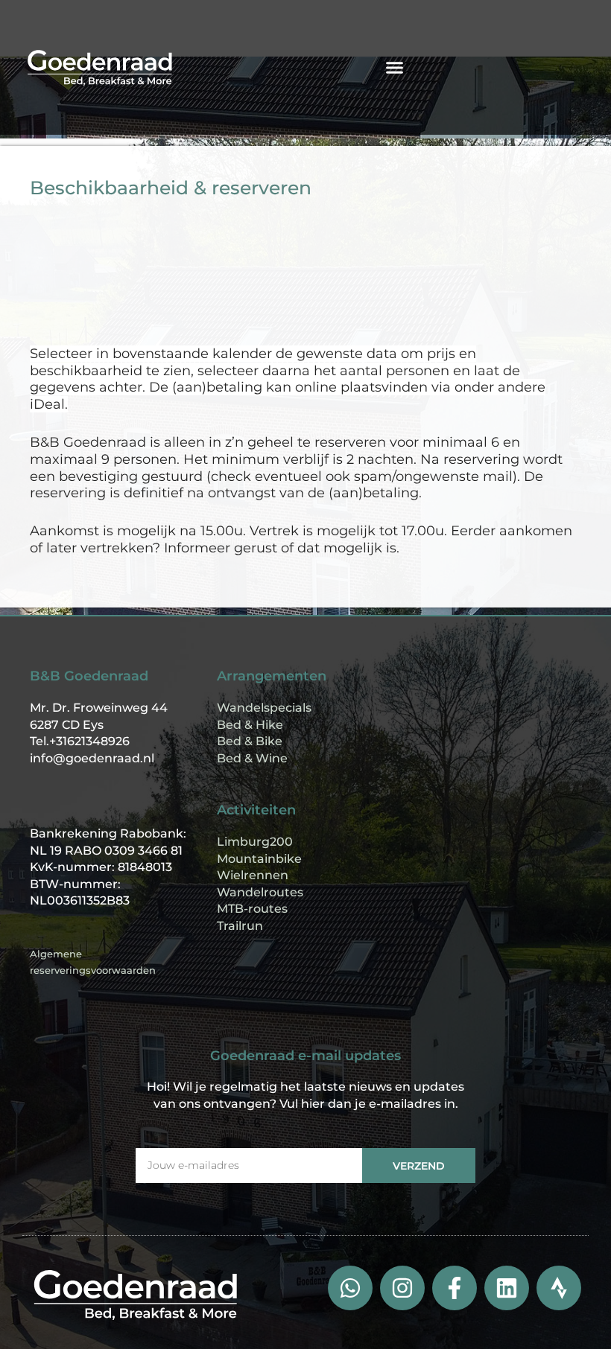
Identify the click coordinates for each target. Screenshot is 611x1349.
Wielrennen (252, 875)
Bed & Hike (250, 725)
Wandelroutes (260, 892)
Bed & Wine (252, 758)
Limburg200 (255, 842)
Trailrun (240, 926)
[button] (394, 68)
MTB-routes (252, 909)
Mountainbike (259, 859)
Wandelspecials (264, 708)
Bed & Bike (249, 741)
